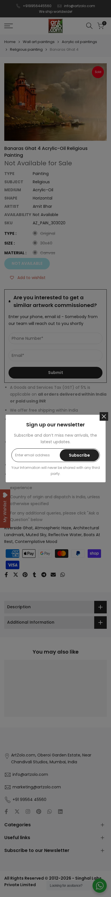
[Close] (104, 416)
